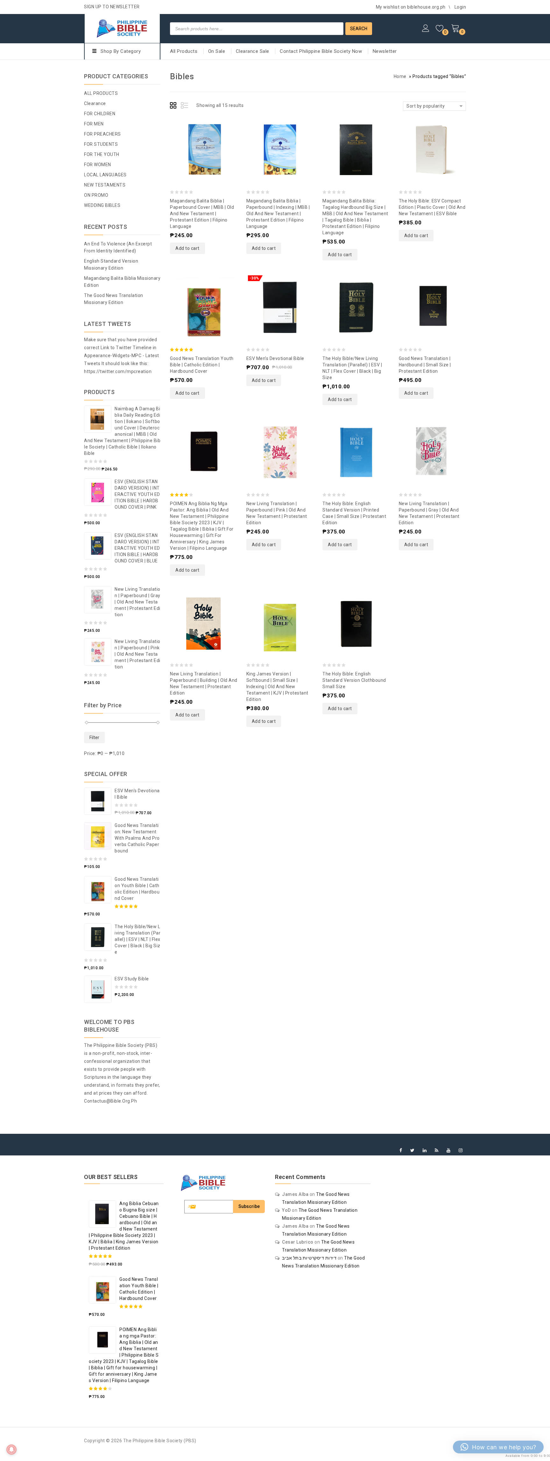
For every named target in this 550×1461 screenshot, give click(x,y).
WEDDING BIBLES (102, 205)
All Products (183, 51)
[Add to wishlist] (197, 134)
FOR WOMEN (97, 164)
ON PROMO (96, 195)
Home (400, 76)
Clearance (95, 103)
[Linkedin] (425, 1150)
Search (358, 28)
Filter (94, 737)
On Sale (216, 51)
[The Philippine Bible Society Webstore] (122, 27)
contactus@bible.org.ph (110, 1101)
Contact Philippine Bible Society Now (321, 51)
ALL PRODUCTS (101, 93)
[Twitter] (412, 1150)
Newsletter (385, 51)
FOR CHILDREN (99, 113)
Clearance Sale (252, 51)
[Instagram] (461, 1150)
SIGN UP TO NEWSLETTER (112, 6)
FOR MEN (94, 123)
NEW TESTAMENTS (104, 184)
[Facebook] (401, 1150)
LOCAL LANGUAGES (105, 174)
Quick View (210, 134)
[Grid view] (174, 106)
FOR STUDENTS (101, 144)
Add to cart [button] (187, 248)
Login (460, 7)
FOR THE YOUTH (101, 154)
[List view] (185, 106)
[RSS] (437, 1150)
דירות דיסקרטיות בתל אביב (309, 1257)
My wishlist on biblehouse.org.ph (411, 7)
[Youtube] (449, 1150)
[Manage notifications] (11, 1449)
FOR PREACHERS (102, 134)
